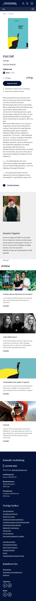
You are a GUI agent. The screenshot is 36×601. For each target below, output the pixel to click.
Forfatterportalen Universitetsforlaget (16, 522)
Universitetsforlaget (10, 545)
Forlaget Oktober (9, 550)
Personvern (7, 531)
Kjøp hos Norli (12, 83)
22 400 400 (11, 466)
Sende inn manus (9, 517)
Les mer (6, 253)
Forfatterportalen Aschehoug (13, 520)
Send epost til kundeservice (12, 572)
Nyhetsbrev (7, 570)
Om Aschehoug (8, 511)
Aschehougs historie (10, 514)
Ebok (10, 73)
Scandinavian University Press (13, 556)
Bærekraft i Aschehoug (11, 528)
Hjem (4, 14)
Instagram (10, 585)
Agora (5, 553)
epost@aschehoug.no (19, 470)
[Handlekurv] (27, 3)
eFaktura (6, 575)
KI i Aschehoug (8, 534)
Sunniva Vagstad (9, 64)
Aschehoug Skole (9, 542)
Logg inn (23, 3)
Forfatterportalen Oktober (12, 525)
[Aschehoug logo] (10, 3)
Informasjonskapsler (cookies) (13, 536)
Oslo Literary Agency (10, 547)
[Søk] (33, 9)
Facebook (5, 585)
